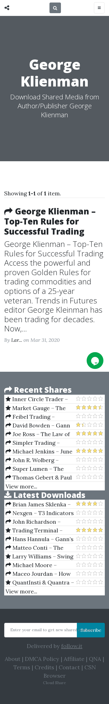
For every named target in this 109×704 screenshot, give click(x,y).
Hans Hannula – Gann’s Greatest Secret (40, 539)
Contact (69, 667)
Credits (44, 667)
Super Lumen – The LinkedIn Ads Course (35, 469)
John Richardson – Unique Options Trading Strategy (37, 521)
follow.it (71, 645)
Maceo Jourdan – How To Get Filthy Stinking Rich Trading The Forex (38, 573)
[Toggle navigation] (99, 7)
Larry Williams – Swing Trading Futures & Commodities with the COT (39, 556)
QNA (95, 658)
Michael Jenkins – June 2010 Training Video (39, 451)
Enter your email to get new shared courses (51, 629)
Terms (21, 667)
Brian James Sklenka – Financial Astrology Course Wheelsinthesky (38, 504)
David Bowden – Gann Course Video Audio (38, 425)
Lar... (16, 340)
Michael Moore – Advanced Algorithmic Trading (35, 565)
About (12, 658)
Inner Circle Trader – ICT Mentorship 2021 (37, 399)
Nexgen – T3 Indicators (42, 512)
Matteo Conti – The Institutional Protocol (34, 547)
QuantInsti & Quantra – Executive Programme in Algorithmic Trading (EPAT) (40, 582)
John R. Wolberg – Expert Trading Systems (37, 460)
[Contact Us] (95, 360)
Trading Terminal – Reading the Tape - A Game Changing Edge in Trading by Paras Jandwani (37, 530)
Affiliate (74, 658)
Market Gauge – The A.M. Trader (36, 408)
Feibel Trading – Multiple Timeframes (33, 416)
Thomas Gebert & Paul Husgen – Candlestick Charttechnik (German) (39, 477)
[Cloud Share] (8, 7)
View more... (21, 486)
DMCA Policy (42, 658)
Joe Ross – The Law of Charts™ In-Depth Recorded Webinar (38, 434)
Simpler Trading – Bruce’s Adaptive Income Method (38, 442)
